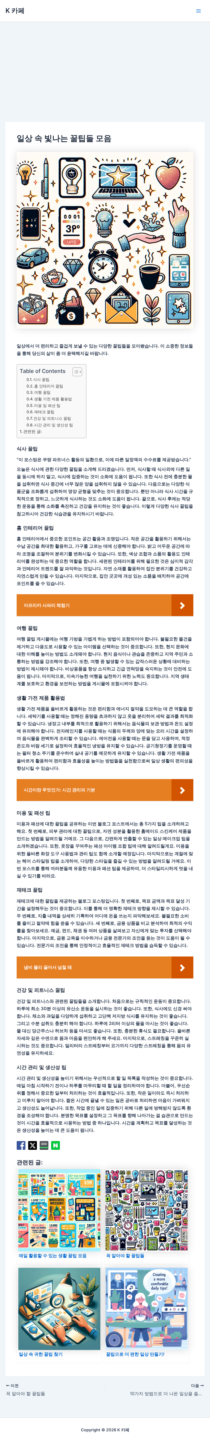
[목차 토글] (74, 372)
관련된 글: (32, 431)
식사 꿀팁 (41, 379)
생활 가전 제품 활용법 (53, 399)
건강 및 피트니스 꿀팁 (52, 418)
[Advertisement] (105, 63)
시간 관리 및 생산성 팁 (53, 425)
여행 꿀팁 (42, 392)
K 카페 (15, 11)
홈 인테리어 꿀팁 (48, 386)
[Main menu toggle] (198, 11)
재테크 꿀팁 (44, 411)
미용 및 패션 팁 (47, 405)
